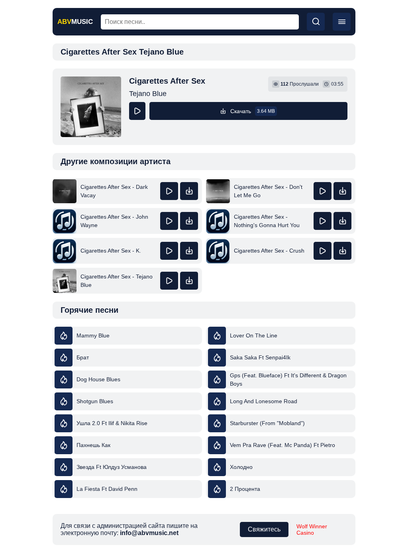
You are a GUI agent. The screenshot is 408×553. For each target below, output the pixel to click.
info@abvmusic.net (149, 532)
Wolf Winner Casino (311, 529)
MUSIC (75, 21)
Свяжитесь (264, 529)
